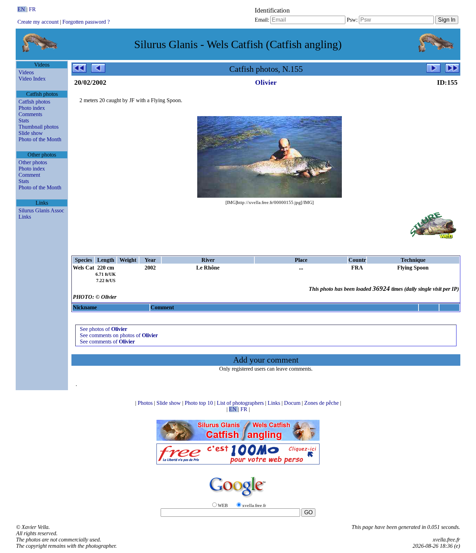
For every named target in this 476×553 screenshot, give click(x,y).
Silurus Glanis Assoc (41, 210)
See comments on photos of (119, 335)
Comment (29, 175)
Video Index (32, 79)
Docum (293, 403)
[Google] (238, 498)
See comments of (107, 341)
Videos (26, 72)
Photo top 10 (199, 403)
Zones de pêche (322, 403)
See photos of (103, 329)
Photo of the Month (39, 139)
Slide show (30, 133)
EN (21, 9)
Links (24, 217)
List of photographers (241, 403)
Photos (146, 403)
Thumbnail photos (38, 127)
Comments (30, 114)
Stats (23, 120)
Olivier (266, 82)
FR (32, 9)
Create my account (38, 22)
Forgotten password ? (86, 22)
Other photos (32, 162)
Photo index (31, 108)
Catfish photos (34, 102)
